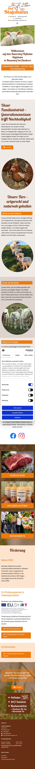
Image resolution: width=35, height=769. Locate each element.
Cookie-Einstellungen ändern (8, 759)
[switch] (30, 390)
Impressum (3, 755)
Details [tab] (17, 355)
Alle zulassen (17, 408)
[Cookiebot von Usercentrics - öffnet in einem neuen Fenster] (25, 350)
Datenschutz (4, 757)
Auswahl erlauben (17, 412)
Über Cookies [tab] (29, 355)
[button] (7, 147)
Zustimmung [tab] (6, 355)
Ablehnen (17, 417)
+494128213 (18, 18)
